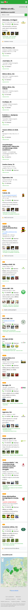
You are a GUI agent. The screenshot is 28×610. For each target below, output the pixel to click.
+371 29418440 (7, 122)
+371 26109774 (7, 157)
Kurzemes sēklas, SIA (10, 527)
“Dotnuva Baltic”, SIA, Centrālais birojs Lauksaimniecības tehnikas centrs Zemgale (10, 466)
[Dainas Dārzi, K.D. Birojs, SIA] (4, 374)
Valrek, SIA (6, 193)
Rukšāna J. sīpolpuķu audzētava (10, 116)
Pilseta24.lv (18, 596)
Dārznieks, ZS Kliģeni (9, 20)
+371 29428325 (7, 324)
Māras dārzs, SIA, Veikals (8, 88)
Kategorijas (22, 6)
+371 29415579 (7, 53)
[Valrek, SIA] (4, 209)
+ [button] (2, 559)
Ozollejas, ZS (6, 102)
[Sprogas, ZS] (4, 400)
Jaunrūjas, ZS (7, 61)
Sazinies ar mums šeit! (9, 320)
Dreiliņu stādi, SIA (8, 264)
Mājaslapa (15, 24)
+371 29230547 (7, 79)
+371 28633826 (7, 183)
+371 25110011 (7, 268)
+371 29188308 (7, 365)
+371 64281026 (7, 200)
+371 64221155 (7, 238)
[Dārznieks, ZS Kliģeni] (4, 33)
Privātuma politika (15, 601)
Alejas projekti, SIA (9, 439)
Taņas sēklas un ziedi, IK (10, 131)
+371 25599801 (7, 292)
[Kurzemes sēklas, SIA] (4, 540)
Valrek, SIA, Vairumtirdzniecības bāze (9, 228)
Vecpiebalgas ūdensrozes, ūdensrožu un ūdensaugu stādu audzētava (10, 147)
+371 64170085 (7, 94)
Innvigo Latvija (7, 339)
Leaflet (15, 586)
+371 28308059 (7, 531)
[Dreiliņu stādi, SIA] (4, 278)
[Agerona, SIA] (4, 425)
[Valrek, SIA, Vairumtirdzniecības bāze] (4, 247)
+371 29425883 (7, 391)
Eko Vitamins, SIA (8, 48)
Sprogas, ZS (6, 385)
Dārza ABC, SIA (7, 288)
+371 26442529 (7, 343)
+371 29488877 (7, 66)
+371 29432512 (7, 442)
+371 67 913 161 (7, 475)
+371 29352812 (7, 137)
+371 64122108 (7, 24)
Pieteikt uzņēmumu (5, 601)
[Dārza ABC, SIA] (4, 302)
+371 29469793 (7, 507)
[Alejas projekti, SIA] (4, 452)
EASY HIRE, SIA (7, 319)
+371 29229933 (7, 170)
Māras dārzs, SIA (8, 74)
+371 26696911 (7, 416)
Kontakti (19, 599)
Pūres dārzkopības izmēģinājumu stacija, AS (10, 498)
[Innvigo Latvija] (4, 346)
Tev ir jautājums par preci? (10, 195)
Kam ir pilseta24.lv (10, 596)
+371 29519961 (7, 107)
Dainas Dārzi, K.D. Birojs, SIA (8, 359)
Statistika (23, 601)
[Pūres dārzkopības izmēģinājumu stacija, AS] (4, 516)
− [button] (2, 561)
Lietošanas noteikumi (10, 599)
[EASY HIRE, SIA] (4, 327)
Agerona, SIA (7, 412)
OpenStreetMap (20, 586)
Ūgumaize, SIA (7, 178)
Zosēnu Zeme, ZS (8, 164)
